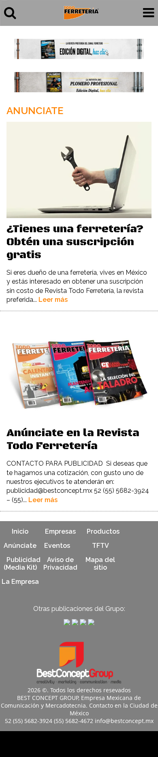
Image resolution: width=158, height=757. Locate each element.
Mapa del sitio (100, 563)
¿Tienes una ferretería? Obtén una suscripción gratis (74, 242)
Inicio (20, 531)
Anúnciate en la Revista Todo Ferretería (72, 439)
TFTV (100, 545)
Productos (103, 531)
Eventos (57, 545)
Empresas (60, 531)
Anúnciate (20, 545)
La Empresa (20, 581)
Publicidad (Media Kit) (22, 563)
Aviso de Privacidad (60, 563)
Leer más (53, 299)
